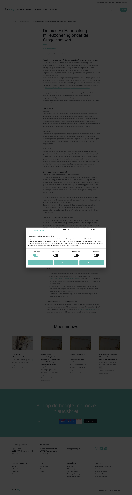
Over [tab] (93, 230)
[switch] (55, 255)
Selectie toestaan (66, 262)
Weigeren (40, 262)
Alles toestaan (91, 262)
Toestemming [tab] (39, 230)
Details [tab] (66, 230)
